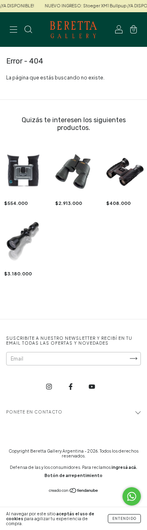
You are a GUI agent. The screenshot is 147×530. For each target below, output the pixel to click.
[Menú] (13, 31)
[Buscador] (28, 31)
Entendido (124, 519)
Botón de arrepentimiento (73, 475)
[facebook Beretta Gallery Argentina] (71, 386)
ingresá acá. (124, 467)
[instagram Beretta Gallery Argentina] (49, 386)
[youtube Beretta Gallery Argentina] (92, 386)
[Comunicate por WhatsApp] (131, 496)
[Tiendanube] (73, 491)
